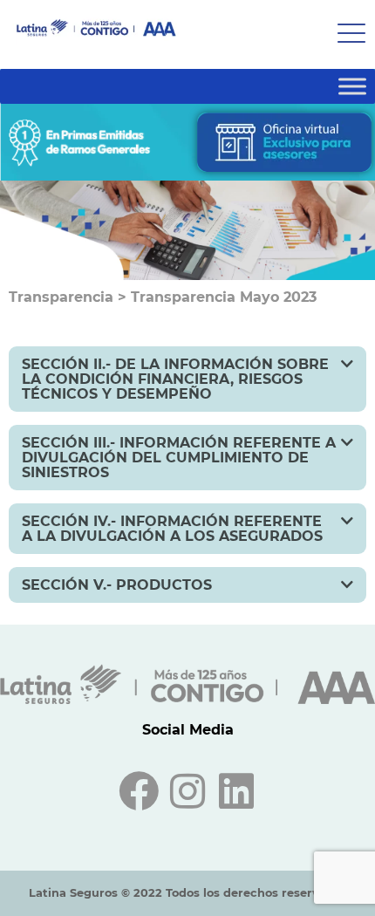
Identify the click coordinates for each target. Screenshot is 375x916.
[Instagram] (187, 791)
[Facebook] (139, 791)
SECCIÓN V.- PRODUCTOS (117, 585)
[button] (187, 379)
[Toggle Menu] (352, 86)
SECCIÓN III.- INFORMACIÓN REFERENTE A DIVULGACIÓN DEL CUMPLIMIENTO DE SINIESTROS (179, 457)
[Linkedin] (236, 791)
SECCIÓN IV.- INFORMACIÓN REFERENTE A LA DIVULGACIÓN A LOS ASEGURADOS (172, 528)
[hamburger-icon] (346, 34)
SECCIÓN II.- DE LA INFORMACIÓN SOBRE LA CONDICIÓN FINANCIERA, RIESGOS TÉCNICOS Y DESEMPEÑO (175, 379)
